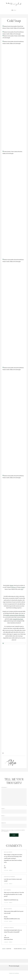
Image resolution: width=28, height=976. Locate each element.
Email (3, 815)
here (22, 589)
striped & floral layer (18, 619)
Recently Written (18, 948)
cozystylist (7, 876)
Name (3, 808)
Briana (6, 908)
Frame (23, 587)
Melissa (6, 852)
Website (3, 822)
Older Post (8, 948)
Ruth (5, 889)
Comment (4, 787)
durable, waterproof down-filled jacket (15, 615)
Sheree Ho (7, 927)
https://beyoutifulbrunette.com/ (12, 918)
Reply (10, 870)
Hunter (11, 585)
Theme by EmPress (14, 973)
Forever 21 (13, 587)
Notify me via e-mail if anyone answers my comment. (13, 831)
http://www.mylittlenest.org (11, 900)
